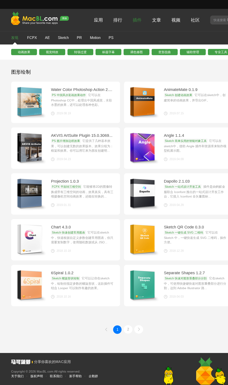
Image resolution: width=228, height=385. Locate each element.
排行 (117, 20)
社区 (195, 20)
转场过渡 (80, 52)
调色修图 (136, 52)
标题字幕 (108, 52)
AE (47, 38)
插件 (137, 20)
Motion (95, 38)
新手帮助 (75, 376)
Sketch (63, 38)
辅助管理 (193, 52)
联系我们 (56, 376)
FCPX (32, 38)
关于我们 (17, 376)
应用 (98, 20)
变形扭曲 (164, 52)
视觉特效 (52, 52)
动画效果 (24, 52)
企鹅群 (93, 376)
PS (111, 38)
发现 (14, 38)
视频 (175, 20)
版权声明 (37, 376)
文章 (156, 20)
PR (79, 38)
